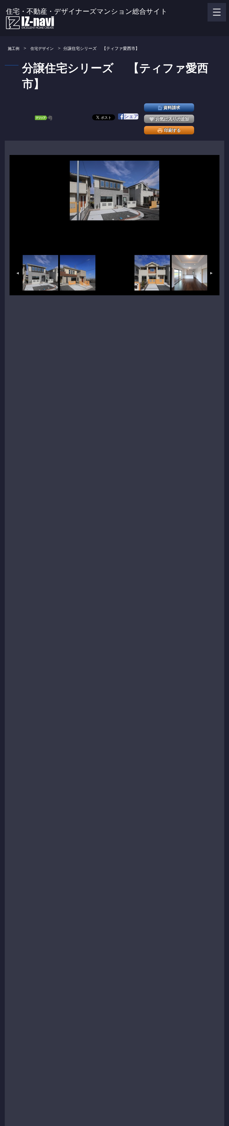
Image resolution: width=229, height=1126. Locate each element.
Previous (17, 273)
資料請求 (171, 107)
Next (212, 273)
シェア (131, 116)
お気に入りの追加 (172, 118)
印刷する (172, 130)
